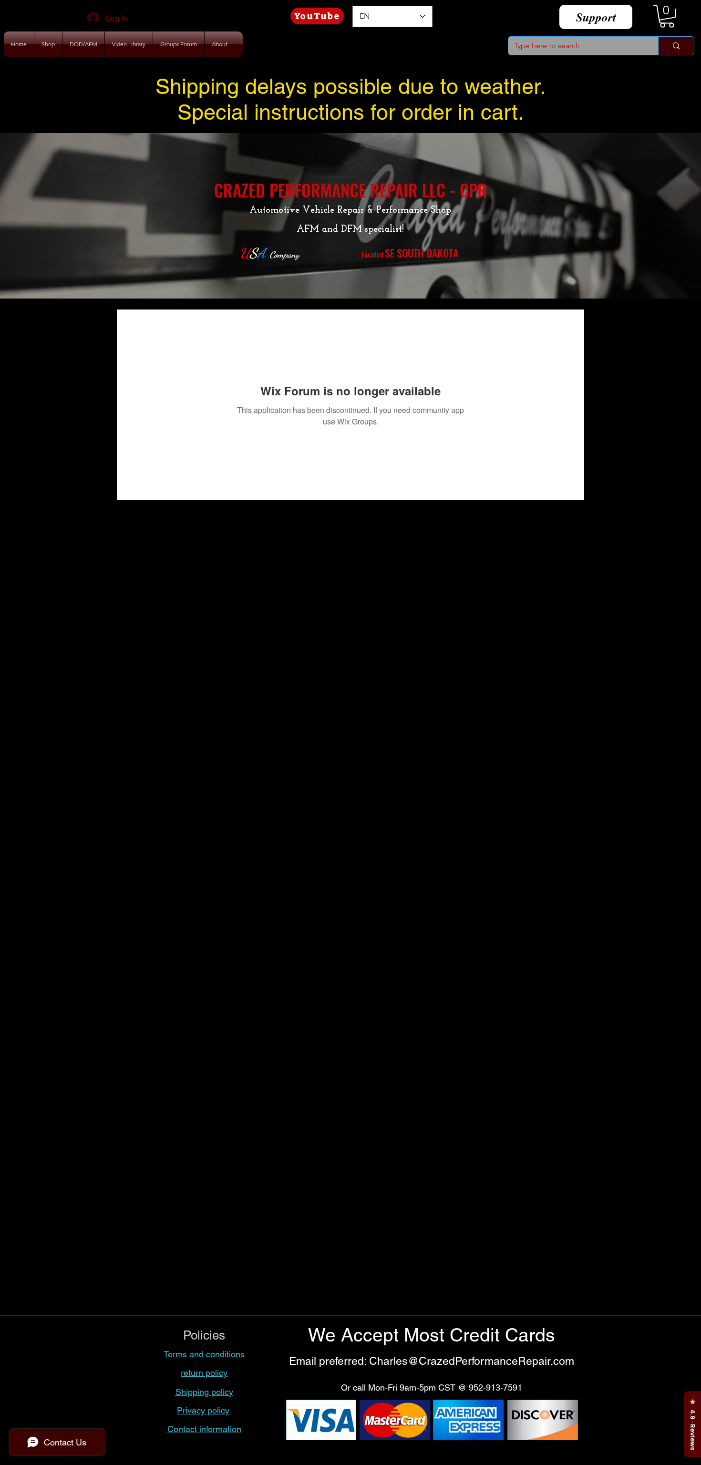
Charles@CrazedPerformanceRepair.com (471, 1361)
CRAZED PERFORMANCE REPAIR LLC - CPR (350, 189)
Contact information (204, 1429)
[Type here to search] (676, 46)
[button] (666, 16)
